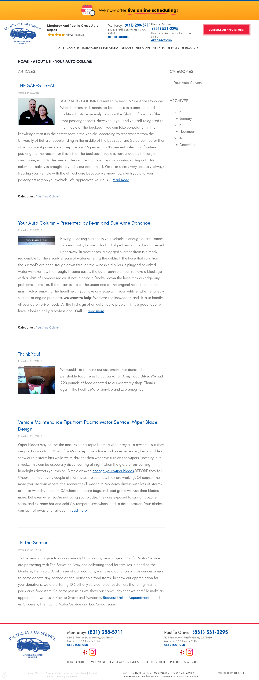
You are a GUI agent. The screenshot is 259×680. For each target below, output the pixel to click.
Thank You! (29, 354)
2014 (178, 138)
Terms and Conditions (74, 673)
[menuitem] (60, 48)
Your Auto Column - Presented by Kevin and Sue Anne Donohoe (84, 223)
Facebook (70, 652)
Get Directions (118, 37)
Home (60, 48)
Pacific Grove (161, 24)
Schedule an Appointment (227, 29)
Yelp (85, 652)
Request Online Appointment (126, 597)
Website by (231, 672)
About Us (73, 48)
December (187, 145)
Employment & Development (100, 48)
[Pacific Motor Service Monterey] (22, 33)
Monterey (115, 26)
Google (78, 652)
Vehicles (159, 48)
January (186, 118)
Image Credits (35, 673)
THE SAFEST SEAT (36, 85)
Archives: (180, 100)
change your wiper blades (113, 471)
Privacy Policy (53, 673)
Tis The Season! (34, 543)
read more (121, 180)
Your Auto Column (73, 61)
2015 (177, 125)
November (187, 132)
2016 (177, 112)
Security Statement (67, 676)
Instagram (92, 652)
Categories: (182, 71)
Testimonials (190, 48)
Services (127, 48)
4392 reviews (75, 34)
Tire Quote (143, 48)
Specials (173, 48)
